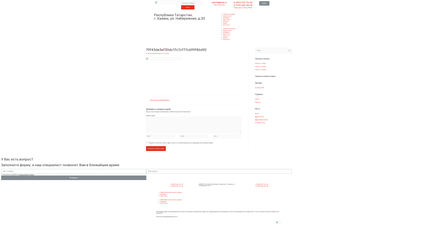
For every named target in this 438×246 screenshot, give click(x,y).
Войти (257, 113)
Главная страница (229, 14)
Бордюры (226, 17)
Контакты (226, 25)
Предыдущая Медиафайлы (158, 100)
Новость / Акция (260, 63)
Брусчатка (226, 19)
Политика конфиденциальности (166, 216)
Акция (257, 99)
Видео (225, 23)
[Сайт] (226, 136)
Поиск (188, 7)
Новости (226, 21)
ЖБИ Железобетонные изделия (171, 192)
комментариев (261, 119)
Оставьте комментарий (154, 53)
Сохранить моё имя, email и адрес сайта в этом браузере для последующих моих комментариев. (181, 143)
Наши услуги (227, 16)
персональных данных (26, 174)
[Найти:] (273, 50)
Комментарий (150, 115)
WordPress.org (260, 123)
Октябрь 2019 (259, 87)
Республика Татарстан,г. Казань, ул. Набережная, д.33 (179, 16)
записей (259, 116)
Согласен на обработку (18, 174)
